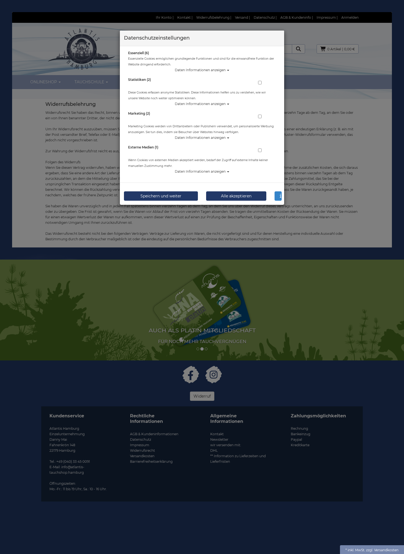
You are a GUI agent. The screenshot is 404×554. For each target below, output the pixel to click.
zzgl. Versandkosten (382, 550)
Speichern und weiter (160, 196)
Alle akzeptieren (236, 196)
